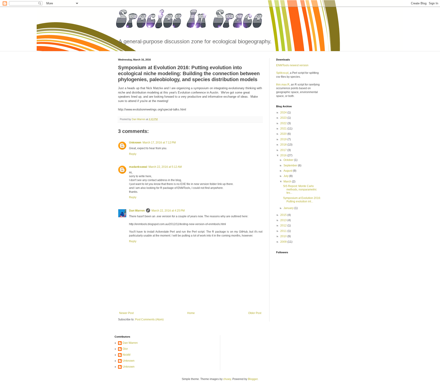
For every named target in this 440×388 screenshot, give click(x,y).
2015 (283, 215)
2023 (283, 117)
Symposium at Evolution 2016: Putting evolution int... (302, 199)
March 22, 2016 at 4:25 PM (168, 210)
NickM (126, 354)
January (288, 208)
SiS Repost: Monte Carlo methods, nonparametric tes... (300, 189)
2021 (283, 128)
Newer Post (126, 313)
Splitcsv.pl (282, 72)
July (286, 176)
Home (191, 313)
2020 (283, 133)
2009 (283, 241)
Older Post (254, 313)
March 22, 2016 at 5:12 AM (165, 166)
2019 (283, 139)
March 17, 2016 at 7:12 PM (159, 142)
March (287, 181)
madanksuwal (138, 166)
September (290, 165)
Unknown (135, 142)
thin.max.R (282, 84)
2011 (283, 231)
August (288, 170)
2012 (283, 225)
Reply (132, 154)
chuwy (227, 379)
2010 (283, 236)
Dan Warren (137, 210)
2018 (283, 144)
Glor (125, 348)
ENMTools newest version (292, 65)
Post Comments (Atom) (149, 319)
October (288, 160)
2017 (283, 150)
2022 (283, 123)
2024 (283, 112)
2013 (283, 220)
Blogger (253, 379)
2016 (283, 155)
